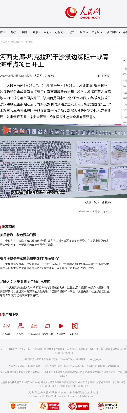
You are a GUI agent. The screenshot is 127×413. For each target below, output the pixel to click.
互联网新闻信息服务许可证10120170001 (20, 372)
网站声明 (105, 349)
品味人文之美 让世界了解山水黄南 (25, 281)
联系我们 (68, 353)
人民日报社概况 (9, 349)
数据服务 (94, 349)
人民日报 (6, 334)
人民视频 (61, 334)
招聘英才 (48, 349)
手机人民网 (34, 334)
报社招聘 (37, 349)
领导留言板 (47, 334)
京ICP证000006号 (48, 386)
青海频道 (15, 42)
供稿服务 (83, 349)
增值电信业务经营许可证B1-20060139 (63, 372)
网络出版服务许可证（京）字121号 (107, 382)
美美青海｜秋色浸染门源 (18, 235)
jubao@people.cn (96, 359)
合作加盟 (71, 349)
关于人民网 (25, 349)
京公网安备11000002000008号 (74, 386)
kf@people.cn (33, 366)
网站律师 (117, 349)
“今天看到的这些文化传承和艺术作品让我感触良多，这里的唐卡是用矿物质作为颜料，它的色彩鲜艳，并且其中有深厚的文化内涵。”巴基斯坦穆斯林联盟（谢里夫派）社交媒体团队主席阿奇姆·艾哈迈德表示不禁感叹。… (55, 291)
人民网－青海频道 (44, 75)
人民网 (3, 42)
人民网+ (20, 334)
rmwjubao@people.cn (108, 366)
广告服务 (60, 349)
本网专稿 (28, 42)
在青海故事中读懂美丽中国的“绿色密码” (30, 258)
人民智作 (74, 334)
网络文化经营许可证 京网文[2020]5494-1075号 (64, 382)
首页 (2, 32)
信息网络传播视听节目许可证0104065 (19, 382)
